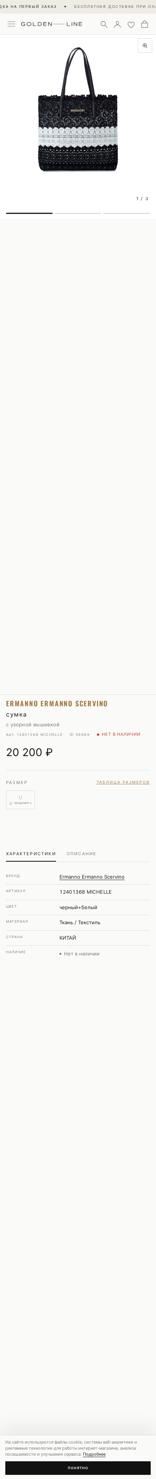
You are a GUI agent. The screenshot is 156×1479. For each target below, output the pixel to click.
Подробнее (94, 1454)
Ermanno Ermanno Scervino (92, 877)
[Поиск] (103, 24)
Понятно (78, 1468)
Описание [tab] (82, 853)
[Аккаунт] (117, 24)
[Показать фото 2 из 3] (78, 213)
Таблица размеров (123, 782)
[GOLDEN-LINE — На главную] (51, 22)
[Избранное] (131, 24)
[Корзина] (144, 24)
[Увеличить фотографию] (145, 45)
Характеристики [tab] (31, 853)
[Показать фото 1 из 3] (29, 213)
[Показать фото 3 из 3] (126, 213)
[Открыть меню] (11, 24)
